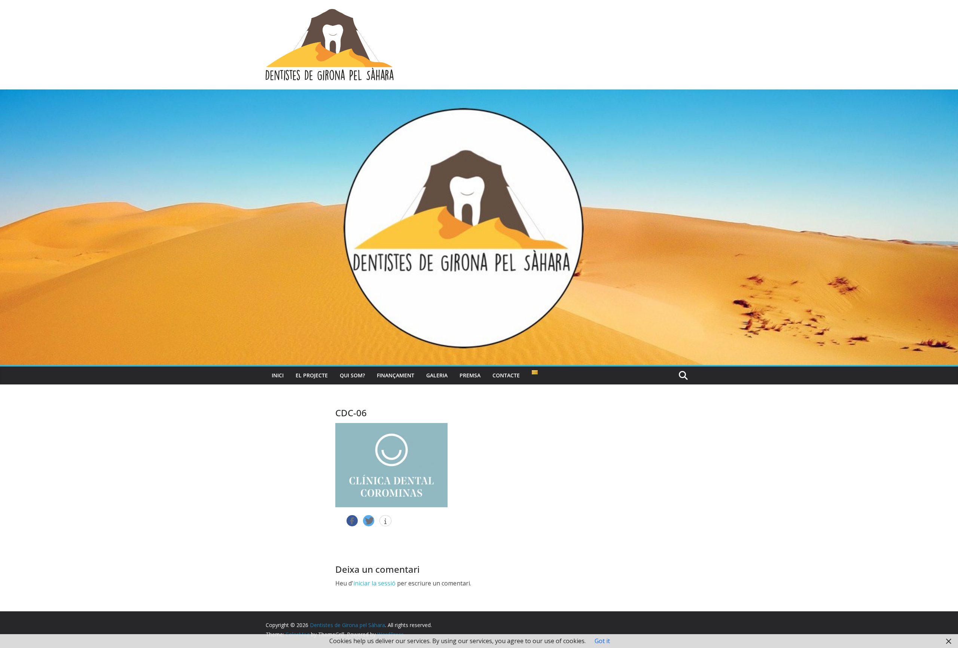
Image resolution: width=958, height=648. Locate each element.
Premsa (470, 375)
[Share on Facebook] (352, 520)
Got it (602, 641)
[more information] (385, 521)
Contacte (506, 375)
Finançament (395, 375)
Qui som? (352, 375)
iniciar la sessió (374, 583)
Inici (278, 375)
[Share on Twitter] (368, 520)
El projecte (312, 375)
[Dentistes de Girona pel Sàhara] (479, 95)
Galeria (437, 375)
